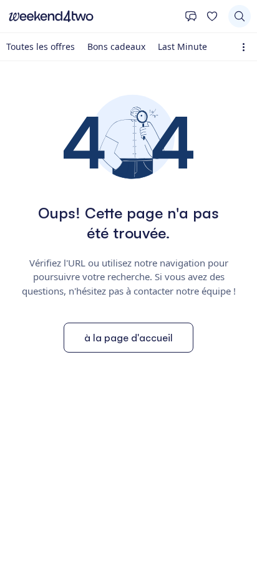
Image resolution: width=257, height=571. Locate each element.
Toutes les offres (40, 46)
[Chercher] (239, 16)
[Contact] (191, 16)
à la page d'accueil (128, 337)
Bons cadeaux (116, 46)
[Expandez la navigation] (246, 47)
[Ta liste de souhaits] (212, 16)
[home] (92, 16)
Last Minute (182, 46)
